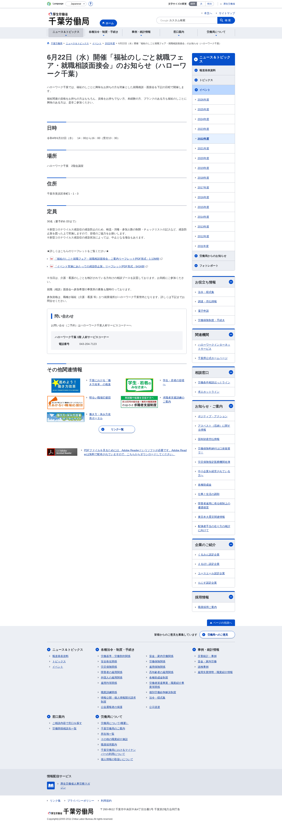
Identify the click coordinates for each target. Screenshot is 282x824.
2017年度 (203, 187)
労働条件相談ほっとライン (214, 382)
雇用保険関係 (157, 666)
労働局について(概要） (115, 723)
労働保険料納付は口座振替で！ (214, 450)
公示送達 (154, 707)
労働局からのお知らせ (213, 255)
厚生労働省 (229, 3)
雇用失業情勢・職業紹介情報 (215, 672)
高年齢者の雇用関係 (161, 672)
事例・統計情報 (208, 649)
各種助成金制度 (158, 677)
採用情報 (202, 597)
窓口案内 (58, 716)
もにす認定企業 (207, 582)
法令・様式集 (206, 292)
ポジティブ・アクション (213, 416)
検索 (228, 20)
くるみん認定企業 (208, 554)
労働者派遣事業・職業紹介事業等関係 (166, 684)
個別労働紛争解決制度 (162, 692)
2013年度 (203, 226)
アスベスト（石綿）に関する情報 (214, 427)
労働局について (111, 716)
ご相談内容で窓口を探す (67, 723)
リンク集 (55, 800)
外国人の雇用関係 (111, 677)
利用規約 (106, 800)
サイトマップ (227, 13)
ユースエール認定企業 (211, 573)
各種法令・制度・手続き (118, 649)
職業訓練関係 (109, 692)
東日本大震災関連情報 (211, 516)
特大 (209, 3)
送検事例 (203, 666)
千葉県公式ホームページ (213, 358)
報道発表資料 (208, 70)
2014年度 (203, 216)
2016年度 (203, 197)
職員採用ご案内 (207, 607)
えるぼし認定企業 (208, 563)
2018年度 (203, 177)
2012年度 (203, 236)
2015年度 (203, 207)
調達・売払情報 (207, 301)
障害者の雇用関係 (111, 672)
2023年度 (203, 128)
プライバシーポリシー (80, 800)
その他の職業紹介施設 (114, 739)
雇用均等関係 (109, 682)
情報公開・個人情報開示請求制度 (118, 699)
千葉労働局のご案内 (113, 728)
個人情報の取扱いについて (117, 759)
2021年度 (203, 148)
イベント (205, 89)
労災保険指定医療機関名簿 (214, 461)
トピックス (206, 80)
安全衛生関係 (109, 661)
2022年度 (203, 138)
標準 (192, 3)
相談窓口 (202, 373)
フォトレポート (209, 265)
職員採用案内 (109, 744)
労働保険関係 (157, 661)
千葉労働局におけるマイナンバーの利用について (118, 751)
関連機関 (202, 335)
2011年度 (203, 246)
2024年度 (203, 119)
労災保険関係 (109, 666)
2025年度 (203, 109)
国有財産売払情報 (208, 439)
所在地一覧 (107, 733)
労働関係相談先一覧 (64, 728)
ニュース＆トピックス (214, 59)
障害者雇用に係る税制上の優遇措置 (214, 505)
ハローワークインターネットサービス (214, 346)
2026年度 (203, 99)
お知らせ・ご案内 (209, 406)
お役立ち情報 (205, 282)
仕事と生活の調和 (208, 494)
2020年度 (203, 158)
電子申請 (203, 310)
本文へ (208, 13)
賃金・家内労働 (207, 661)
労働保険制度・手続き (211, 320)
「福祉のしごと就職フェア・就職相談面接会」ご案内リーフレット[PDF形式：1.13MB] (106, 258)
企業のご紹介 (205, 545)
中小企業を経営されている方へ (214, 473)
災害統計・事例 (207, 656)
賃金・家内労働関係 (161, 656)
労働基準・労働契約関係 (115, 656)
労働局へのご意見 (218, 634)
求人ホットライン (208, 391)
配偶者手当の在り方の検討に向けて (214, 528)
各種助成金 (204, 484)
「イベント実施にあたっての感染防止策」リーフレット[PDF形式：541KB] (99, 266)
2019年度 (203, 167)
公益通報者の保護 (111, 707)
